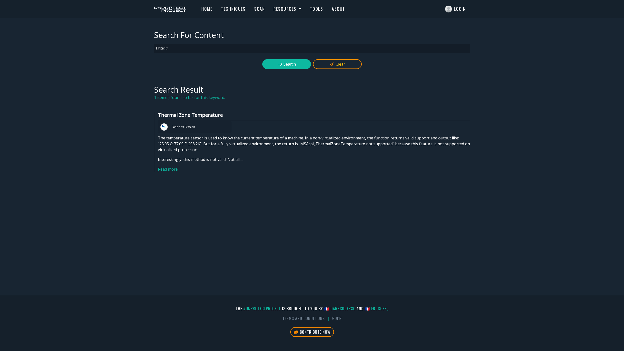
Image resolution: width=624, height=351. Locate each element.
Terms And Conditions (304, 318)
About (338, 9)
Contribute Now (315, 332)
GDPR (337, 318)
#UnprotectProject (262, 309)
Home (206, 9)
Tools (316, 9)
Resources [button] (285, 9)
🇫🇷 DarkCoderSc (339, 309)
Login (460, 9)
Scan (259, 9)
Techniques (233, 9)
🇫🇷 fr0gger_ (377, 309)
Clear (340, 64)
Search (289, 64)
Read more (168, 169)
